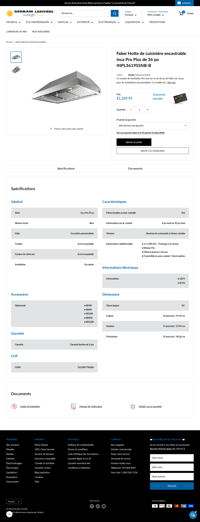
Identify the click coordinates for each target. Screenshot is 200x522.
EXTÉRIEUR (83, 22)
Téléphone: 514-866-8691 (123, 467)
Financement (12, 481)
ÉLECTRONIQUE (107, 22)
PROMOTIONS (157, 22)
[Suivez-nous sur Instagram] (98, 506)
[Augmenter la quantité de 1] (147, 109)
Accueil (9, 42)
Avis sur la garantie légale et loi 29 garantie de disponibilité (141, 133)
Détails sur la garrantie (150, 406)
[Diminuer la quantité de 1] (131, 109)
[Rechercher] (115, 13)
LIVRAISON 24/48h (16, 31)
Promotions (12, 477)
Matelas (10, 454)
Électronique (12, 467)
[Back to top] (9, 514)
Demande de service (120, 458)
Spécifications (66, 168)
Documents (135, 168)
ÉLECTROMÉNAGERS (37, 22)
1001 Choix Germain (45, 449)
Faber (119, 75)
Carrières (39, 477)
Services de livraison (44, 454)
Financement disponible (159, 96)
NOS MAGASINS (41, 31)
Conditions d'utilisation (79, 467)
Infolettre (186, 3)
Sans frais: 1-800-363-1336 (124, 472)
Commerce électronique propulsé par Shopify (25, 512)
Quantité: (121, 109)
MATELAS (63, 22)
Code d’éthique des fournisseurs (83, 454)
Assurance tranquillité (45, 458)
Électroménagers (14, 463)
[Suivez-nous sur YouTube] (104, 506)
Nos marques (12, 445)
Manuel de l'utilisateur (90, 406)
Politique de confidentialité (81, 445)
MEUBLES (11, 22)
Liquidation (11, 472)
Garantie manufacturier (79, 463)
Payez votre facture (120, 454)
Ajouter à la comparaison (153, 150)
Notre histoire (41, 445)
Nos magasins (117, 445)
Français (11, 501)
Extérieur (10, 458)
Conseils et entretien (44, 463)
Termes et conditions (78, 449)
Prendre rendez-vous (121, 463)
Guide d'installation (30, 406)
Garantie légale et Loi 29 (79, 458)
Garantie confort (43, 467)
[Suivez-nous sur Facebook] (92, 506)
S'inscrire (172, 486)
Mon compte (154, 14)
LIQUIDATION (132, 22)
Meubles (10, 449)
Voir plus (171, 82)
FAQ (37, 481)
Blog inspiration (42, 472)
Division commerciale (121, 449)
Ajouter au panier (134, 142)
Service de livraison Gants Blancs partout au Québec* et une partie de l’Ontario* (100, 3)
